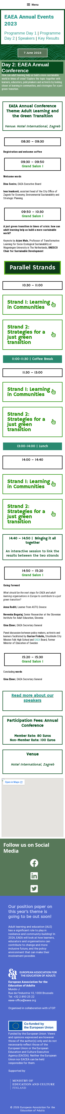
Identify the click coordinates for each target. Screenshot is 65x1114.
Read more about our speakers (33, 698)
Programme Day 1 (20, 33)
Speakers (26, 38)
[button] (33, 53)
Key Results (48, 38)
